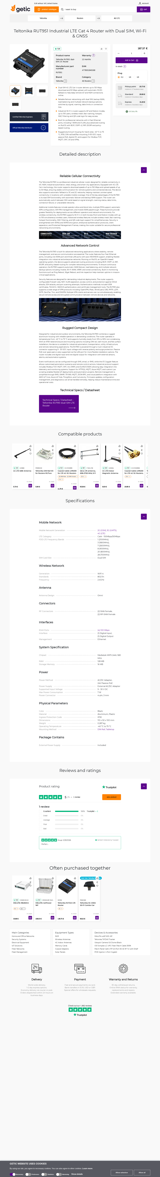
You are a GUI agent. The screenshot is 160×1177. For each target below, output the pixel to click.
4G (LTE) (101, 533)
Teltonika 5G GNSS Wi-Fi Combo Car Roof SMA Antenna (88, 900)
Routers (80, 18)
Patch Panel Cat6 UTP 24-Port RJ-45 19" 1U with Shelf (116, 949)
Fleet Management (19, 952)
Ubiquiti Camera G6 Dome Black (108, 942)
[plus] (144, 53)
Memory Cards (61, 946)
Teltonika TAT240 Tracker (105, 939)
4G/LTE (117, 18)
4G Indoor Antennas (63, 942)
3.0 (17, 463)
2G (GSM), (102, 530)
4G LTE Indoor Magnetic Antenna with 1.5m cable (110, 468)
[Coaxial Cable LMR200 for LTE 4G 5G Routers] (67, 453)
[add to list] (106, 48)
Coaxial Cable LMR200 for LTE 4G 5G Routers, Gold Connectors (134, 468)
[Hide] (144, 170)
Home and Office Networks (23, 936)
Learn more (87, 1168)
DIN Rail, (102, 729)
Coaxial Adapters (62, 949)
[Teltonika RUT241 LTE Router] (67, 885)
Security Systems (19, 939)
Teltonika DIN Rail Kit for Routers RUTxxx (44, 467)
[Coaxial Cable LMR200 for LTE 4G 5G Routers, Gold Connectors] (134, 453)
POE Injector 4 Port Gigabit (106, 952)
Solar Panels (60, 952)
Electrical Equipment (20, 942)
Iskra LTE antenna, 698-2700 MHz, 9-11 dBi (88, 468)
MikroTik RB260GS (21, 898)
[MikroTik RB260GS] (22, 885)
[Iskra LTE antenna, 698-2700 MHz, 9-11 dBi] (89, 453)
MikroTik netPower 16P (43, 899)
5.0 (59, 49)
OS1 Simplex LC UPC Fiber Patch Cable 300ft (113, 946)
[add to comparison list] (101, 48)
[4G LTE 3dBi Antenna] (22, 453)
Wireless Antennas (62, 939)
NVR (57, 936)
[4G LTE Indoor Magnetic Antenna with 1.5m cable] (111, 453)
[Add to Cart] (30, 485)
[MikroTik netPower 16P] (44, 885)
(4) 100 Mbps (104, 630)
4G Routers (86, 81)
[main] (21, 8)
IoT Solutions (17, 946)
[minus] (118, 53)
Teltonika (43, 18)
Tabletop (110, 729)
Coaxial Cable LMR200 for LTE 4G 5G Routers (67, 467)
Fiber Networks (18, 949)
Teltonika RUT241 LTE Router (66, 899)
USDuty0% (133, 111)
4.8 (83, 463)
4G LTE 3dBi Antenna (22, 466)
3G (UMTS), (112, 530)
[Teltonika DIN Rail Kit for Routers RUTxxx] (44, 453)
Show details (77, 1174)
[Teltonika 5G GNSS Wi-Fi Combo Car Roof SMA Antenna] (89, 885)
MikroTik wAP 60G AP (103, 936)
